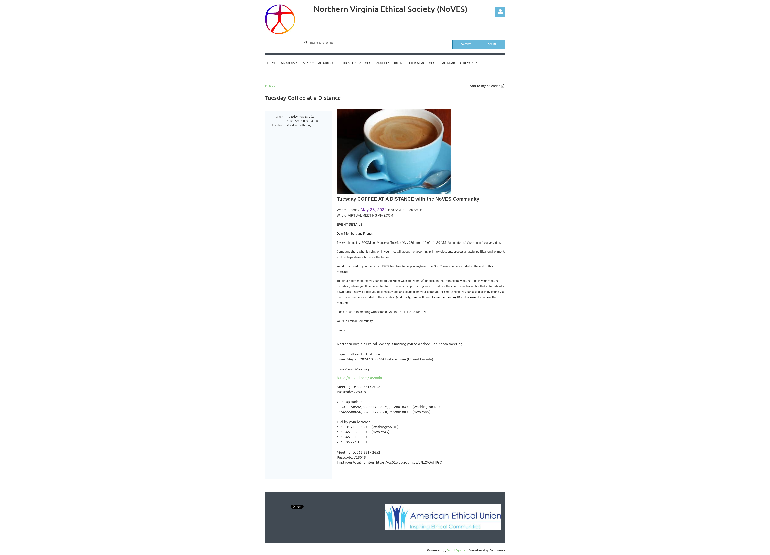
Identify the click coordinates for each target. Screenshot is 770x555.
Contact (466, 44)
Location (277, 125)
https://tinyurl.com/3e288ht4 (360, 377)
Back (272, 86)
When (279, 116)
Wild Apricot (457, 550)
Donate (492, 44)
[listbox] (487, 85)
